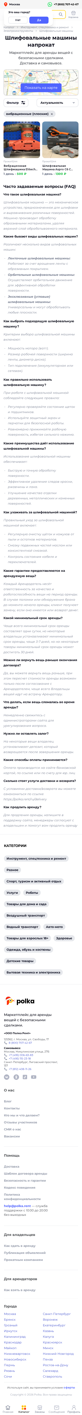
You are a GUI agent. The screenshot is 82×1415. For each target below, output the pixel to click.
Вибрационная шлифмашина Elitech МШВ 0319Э (19, 167)
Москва (10, 1314)
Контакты (12, 1108)
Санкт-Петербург (57, 1314)
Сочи (8, 1376)
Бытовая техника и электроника (33, 972)
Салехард (50, 1371)
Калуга (48, 1337)
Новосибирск (15, 1359)
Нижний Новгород (58, 1354)
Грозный (10, 1325)
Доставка (11, 1167)
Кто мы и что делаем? (22, 1115)
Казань (48, 1331)
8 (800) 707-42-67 (20, 1042)
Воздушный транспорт (26, 915)
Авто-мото (54, 927)
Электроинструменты (18, 30)
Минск (48, 1348)
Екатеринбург (54, 1325)
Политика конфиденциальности (22, 1197)
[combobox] (58, 102)
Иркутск (10, 1331)
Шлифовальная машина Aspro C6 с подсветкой (56, 167)
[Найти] (61, 14)
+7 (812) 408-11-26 (20, 1069)
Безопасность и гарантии (25, 1181)
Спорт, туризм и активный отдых (34, 881)
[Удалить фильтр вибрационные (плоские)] (52, 114)
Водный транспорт (22, 927)
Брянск (10, 1320)
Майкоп (10, 1348)
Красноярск (52, 1342)
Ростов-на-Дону (55, 1365)
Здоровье (64, 938)
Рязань (9, 1371)
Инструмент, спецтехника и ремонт (45, 27)
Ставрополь (52, 1376)
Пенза (48, 1359)
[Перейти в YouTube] (33, 1077)
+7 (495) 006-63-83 (21, 1055)
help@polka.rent (18, 1206)
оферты (69, 1387)
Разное (12, 870)
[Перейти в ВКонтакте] (6, 1077)
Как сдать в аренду (20, 1246)
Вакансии (12, 1136)
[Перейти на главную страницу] (19, 1001)
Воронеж (50, 1320)
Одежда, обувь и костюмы (29, 950)
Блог (8, 1101)
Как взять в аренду (20, 1290)
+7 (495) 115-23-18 (20, 1058)
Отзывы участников (20, 1122)
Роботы (32, 893)
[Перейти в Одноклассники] (16, 1077)
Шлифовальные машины (56, 30)
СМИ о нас (12, 1129)
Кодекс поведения (19, 1188)
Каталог (8, 27)
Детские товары (20, 961)
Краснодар (13, 1342)
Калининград (15, 1337)
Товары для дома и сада (26, 904)
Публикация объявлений (25, 1253)
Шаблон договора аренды (25, 1174)
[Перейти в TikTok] (25, 1077)
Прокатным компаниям (23, 1260)
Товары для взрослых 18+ (27, 938)
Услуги (12, 893)
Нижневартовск (17, 1354)
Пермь (9, 1365)
